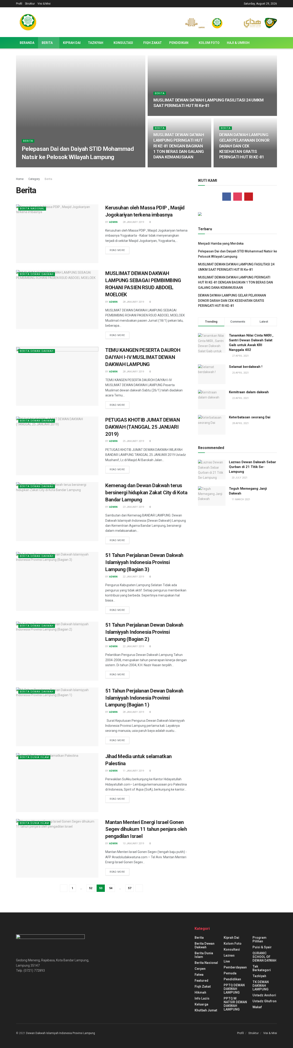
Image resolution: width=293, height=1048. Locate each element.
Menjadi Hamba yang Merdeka (221, 243)
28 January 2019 (133, 222)
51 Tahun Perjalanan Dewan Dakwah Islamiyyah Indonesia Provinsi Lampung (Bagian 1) (144, 698)
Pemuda (230, 973)
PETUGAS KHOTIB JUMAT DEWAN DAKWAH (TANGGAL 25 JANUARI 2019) (142, 427)
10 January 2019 (133, 843)
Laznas (229, 955)
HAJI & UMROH (238, 43)
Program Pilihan (259, 939)
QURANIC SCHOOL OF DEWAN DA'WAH (264, 956)
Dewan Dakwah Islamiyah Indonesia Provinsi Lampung (60, 1033)
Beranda (27, 43)
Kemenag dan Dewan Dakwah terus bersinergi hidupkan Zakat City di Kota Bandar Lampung (146, 493)
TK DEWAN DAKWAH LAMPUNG (260, 985)
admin (113, 222)
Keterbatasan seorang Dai (249, 417)
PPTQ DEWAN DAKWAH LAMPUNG (234, 988)
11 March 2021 (240, 499)
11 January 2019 (133, 770)
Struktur (30, 3)
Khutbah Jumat (206, 1010)
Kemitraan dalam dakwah (249, 392)
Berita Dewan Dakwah (37, 274)
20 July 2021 (239, 477)
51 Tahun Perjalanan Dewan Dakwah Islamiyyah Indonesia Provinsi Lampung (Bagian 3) (144, 562)
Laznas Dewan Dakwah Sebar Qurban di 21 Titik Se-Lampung (252, 467)
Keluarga (201, 1004)
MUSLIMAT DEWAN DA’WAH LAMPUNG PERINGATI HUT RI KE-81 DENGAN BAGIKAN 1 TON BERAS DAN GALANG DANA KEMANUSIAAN (178, 145)
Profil (19, 3)
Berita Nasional (32, 208)
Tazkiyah (95, 43)
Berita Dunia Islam (34, 757)
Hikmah (200, 992)
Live (227, 961)
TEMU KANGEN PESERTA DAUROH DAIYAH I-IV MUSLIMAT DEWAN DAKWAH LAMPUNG (142, 357)
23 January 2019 (133, 506)
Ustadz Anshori (264, 995)
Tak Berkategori (261, 968)
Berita (47, 43)
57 (129, 888)
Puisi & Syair (262, 947)
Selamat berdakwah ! (245, 367)
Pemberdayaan (235, 967)
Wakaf (257, 1007)
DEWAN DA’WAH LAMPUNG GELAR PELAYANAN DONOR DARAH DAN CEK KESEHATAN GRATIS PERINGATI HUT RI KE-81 (244, 145)
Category (34, 179)
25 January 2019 (133, 441)
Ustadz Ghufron (264, 1001)
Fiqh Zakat (152, 43)
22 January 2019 (133, 576)
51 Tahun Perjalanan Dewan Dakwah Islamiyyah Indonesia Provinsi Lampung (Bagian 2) (144, 632)
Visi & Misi (44, 3)
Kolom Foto (209, 43)
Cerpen (200, 968)
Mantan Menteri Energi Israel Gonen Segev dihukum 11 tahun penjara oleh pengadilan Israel (146, 829)
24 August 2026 (74, 165)
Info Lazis (202, 998)
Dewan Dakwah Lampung (42, 165)
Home (20, 179)
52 (90, 888)
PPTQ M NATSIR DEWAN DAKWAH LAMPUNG (235, 1004)
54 (110, 888)
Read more (117, 250)
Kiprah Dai (72, 43)
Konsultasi (123, 43)
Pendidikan (178, 43)
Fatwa (199, 974)
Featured (201, 980)
